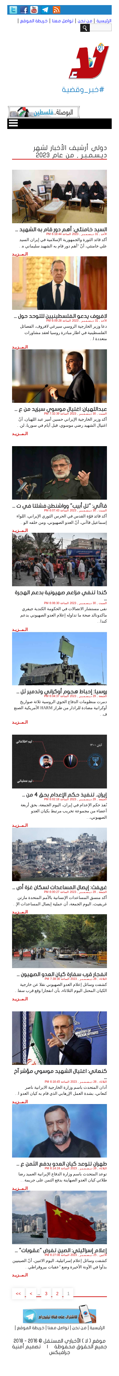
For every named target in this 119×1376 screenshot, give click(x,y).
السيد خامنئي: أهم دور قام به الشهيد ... (61, 229)
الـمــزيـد (20, 254)
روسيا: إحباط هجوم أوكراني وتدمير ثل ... (62, 691)
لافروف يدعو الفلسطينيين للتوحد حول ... (60, 316)
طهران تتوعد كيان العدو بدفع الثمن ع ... (62, 1163)
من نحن (85, 20)
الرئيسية (103, 20)
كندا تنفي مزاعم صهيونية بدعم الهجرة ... (61, 595)
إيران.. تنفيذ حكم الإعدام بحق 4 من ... (64, 794)
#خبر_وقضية (83, 90)
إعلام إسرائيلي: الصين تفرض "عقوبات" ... (61, 1250)
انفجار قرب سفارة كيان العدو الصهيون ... (62, 974)
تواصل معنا (62, 20)
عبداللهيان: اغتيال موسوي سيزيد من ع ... (61, 409)
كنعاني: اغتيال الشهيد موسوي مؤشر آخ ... (60, 1074)
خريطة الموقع (34, 20)
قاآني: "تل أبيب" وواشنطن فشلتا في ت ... (59, 506)
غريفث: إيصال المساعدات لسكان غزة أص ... (59, 887)
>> (18, 1293)
